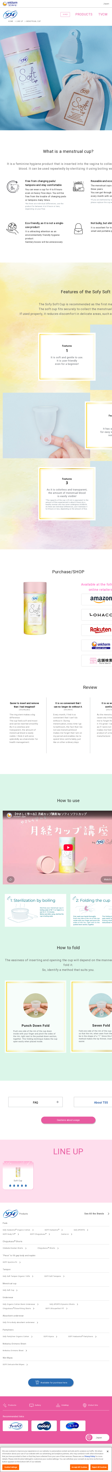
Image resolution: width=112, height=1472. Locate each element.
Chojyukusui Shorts (46, 1248)
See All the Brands (94, 1213)
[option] (35, 912)
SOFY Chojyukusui (38, 1234)
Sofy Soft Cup (8, 1290)
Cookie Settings (10, 1467)
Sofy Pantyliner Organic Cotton (16, 1336)
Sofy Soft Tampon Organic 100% (16, 1276)
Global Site (93, 1405)
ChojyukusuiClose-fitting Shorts (17, 1308)
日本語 (65, 14)
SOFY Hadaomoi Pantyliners (80, 1336)
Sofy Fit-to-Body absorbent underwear (19, 1322)
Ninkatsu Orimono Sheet (13, 1351)
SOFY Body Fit (9, 1234)
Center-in (65, 1234)
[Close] (108, 1451)
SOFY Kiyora (49, 1336)
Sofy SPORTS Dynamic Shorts (62, 1304)
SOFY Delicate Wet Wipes (13, 1364)
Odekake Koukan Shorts (13, 1248)
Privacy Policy (90, 1456)
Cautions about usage (68, 1120)
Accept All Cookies (79, 1467)
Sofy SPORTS (79, 1230)
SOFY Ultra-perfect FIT (54, 1308)
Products (12, 1405)
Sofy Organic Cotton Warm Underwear (19, 1304)
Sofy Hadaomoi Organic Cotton (16, 1230)
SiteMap (65, 1405)
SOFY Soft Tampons (52, 1276)
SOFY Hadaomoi (52, 1230)
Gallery (38, 1405)
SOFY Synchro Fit (10, 1262)
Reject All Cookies (99, 1467)
